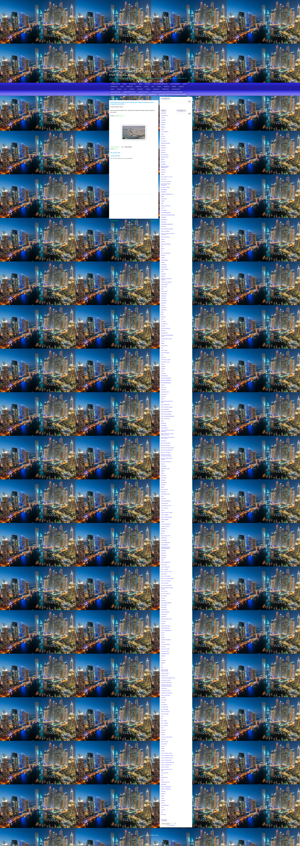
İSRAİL (162, 796)
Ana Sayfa (134, 220)
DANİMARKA (164, 189)
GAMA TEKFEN (164, 269)
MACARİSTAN (164, 375)
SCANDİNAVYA (164, 544)
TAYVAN (163, 623)
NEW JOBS (163, 477)
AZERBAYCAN (114, 86)
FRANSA (148, 89)
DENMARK (163, 192)
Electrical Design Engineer (167, 228)
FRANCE (163, 255)
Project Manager (164, 514)
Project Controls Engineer (167, 512)
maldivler (163, 734)
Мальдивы (163, 814)
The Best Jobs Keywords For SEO (118, 94)
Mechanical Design (165, 445)
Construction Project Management (165, 184)
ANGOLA (163, 127)
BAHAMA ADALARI (165, 143)
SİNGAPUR (138, 86)
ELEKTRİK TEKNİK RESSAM (168, 215)
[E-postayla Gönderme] (122, 146)
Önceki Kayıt (153, 220)
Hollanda (163, 305)
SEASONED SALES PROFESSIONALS (165, 548)
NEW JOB (163, 475)
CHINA (162, 174)
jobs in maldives (164, 723)
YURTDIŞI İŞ (164, 688)
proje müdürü (164, 743)
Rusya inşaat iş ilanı (165, 535)
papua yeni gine (164, 741)
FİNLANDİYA (164, 267)
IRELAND (163, 316)
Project (162, 510)
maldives (163, 732)
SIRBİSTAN (163, 555)
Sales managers (164, 569)
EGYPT (163, 208)
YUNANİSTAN (164, 675)
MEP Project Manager (166, 414)
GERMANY (163, 274)
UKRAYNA (163, 660)
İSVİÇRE (163, 800)
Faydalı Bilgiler (164, 260)
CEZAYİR (146, 86)
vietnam (163, 750)
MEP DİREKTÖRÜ (165, 404)
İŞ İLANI (163, 809)
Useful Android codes (115, 91)
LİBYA (162, 371)
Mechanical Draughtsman (166, 450)
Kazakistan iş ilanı (165, 362)
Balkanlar (163, 161)
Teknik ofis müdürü (165, 649)
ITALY (162, 319)
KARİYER (163, 330)
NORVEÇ (163, 480)
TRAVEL (163, 637)
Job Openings (164, 323)
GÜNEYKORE (164, 284)
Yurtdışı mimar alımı (165, 695)
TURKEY (163, 642)
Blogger (143, 835)
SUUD (162, 560)
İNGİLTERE (140, 89)
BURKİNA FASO (165, 157)
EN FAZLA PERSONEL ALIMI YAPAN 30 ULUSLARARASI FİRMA (167, 91)
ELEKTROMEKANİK (165, 212)
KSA (162, 348)
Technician (163, 646)
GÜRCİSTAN (129, 86)
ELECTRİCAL (164, 210)
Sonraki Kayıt (114, 220)
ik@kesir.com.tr (119, 116)
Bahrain (162, 159)
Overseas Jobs (164, 489)
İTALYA (162, 803)
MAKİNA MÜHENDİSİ (166, 378)
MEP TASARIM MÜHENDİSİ (167, 416)
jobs (162, 718)
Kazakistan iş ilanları (165, 359)
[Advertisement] (47, 11)
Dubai (162, 203)
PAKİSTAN (163, 491)
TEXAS (162, 632)
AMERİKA (163, 122)
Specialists (163, 600)
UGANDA (163, 656)
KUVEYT (185, 84)
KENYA (162, 341)
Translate (172, 825)
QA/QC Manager (165, 519)
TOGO (162, 635)
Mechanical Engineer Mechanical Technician (166, 455)
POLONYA (163, 498)
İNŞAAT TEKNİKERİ (165, 789)
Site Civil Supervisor (165, 593)
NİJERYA (163, 484)
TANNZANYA (164, 614)
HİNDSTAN (163, 307)
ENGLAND (163, 222)
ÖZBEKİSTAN (165, 89)
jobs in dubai (164, 720)
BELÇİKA (163, 150)
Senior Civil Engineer (165, 576)
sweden (162, 748)
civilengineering (164, 707)
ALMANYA (132, 89)
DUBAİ (140, 84)
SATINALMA (164, 540)
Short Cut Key (164, 591)
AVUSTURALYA (164, 131)
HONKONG (163, 296)
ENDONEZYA (164, 219)
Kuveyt (162, 364)
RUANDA (163, 531)
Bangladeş (163, 164)
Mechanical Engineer (165, 452)
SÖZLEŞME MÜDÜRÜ (166, 602)
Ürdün (162, 779)
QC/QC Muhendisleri (165, 524)
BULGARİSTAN (164, 154)
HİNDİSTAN (163, 310)
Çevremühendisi (164, 772)
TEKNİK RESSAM (165, 628)
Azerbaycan (163, 141)
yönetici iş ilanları (165, 767)
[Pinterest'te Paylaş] (131, 147)
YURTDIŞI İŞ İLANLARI (166, 693)
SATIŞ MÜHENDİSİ (165, 542)
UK (161, 658)
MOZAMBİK (164, 425)
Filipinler (163, 262)
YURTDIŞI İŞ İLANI (115, 84)
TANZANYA (163, 616)
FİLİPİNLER (163, 264)
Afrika (162, 134)
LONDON (163, 366)
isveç (162, 716)
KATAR (112, 89)
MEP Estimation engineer (167, 407)
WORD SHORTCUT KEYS (129, 91)
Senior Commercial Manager (167, 578)
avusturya (163, 702)
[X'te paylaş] (128, 147)
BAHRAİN (163, 145)
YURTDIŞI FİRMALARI (166, 682)
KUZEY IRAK (164, 350)
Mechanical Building (165, 443)
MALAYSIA (163, 387)
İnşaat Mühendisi (165, 805)
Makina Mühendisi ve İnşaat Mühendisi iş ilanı (167, 434)
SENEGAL (163, 550)
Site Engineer (164, 595)
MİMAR (162, 471)
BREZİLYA (163, 152)
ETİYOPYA (163, 226)
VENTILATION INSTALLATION (164, 670)
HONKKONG (164, 293)
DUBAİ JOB (163, 198)
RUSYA (124, 84)
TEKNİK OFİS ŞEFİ (165, 626)
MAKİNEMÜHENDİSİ (166, 382)
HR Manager (164, 300)
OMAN (162, 487)
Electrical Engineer (165, 231)
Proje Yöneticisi (164, 508)
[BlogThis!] (126, 147)
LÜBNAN (163, 368)
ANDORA (163, 124)
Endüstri (163, 239)
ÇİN (162, 775)
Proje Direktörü (164, 503)
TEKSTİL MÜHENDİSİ (166, 630)
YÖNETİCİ (163, 697)
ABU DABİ (147, 84)
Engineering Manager (166, 244)
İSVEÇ (162, 798)
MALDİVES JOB (165, 392)
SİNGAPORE (164, 605)
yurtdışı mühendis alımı (166, 764)
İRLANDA (163, 791)
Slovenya (163, 598)
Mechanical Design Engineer (167, 447)
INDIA (162, 312)
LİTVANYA (163, 373)
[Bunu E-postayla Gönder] (125, 147)
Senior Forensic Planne (166, 585)
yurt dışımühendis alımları (167, 757)
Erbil (162, 246)
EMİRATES (163, 217)
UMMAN (174, 86)
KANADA (119, 89)
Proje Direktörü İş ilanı (166, 505)
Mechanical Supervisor (166, 461)
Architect (163, 136)
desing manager (164, 709)
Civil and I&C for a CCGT (166, 176)
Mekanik (163, 464)
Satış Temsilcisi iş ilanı (166, 571)
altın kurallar (164, 700)
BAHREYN (166, 86)
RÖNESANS (164, 538)
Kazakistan (163, 357)
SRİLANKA (163, 557)
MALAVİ (163, 385)
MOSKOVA (163, 423)
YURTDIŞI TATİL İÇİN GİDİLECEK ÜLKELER (166, 685)
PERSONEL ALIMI (165, 494)
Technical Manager (165, 644)
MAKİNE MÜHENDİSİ (166, 380)
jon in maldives (164, 725)
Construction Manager (166, 181)
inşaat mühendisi (165, 713)
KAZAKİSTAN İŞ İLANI (166, 338)
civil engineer (164, 704)
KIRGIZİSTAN (164, 345)
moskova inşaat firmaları (166, 737)
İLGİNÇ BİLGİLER (176, 89)
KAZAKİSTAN (132, 84)
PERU (162, 496)
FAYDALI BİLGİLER (165, 253)
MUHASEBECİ (164, 428)
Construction (164, 179)
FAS (162, 250)
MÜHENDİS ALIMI (165, 468)
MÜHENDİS (163, 466)
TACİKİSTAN (164, 609)
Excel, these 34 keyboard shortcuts (137, 94)
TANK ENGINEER (165, 612)
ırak (162, 812)
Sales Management (165, 567)
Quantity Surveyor (165, 526)
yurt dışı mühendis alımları (167, 755)
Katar (162, 355)
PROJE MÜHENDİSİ (165, 501)
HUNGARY (163, 303)
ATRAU (162, 129)
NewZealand (164, 482)
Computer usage (152, 94)
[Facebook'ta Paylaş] (129, 147)
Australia (163, 138)
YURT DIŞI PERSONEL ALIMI (168, 678)
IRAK (153, 86)
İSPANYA (163, 793)
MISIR (122, 86)
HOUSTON (163, 298)
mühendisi (163, 739)
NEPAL (162, 473)
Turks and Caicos (165, 651)
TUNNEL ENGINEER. (166, 639)
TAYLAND (163, 621)
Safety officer (164, 564)
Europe (162, 248)
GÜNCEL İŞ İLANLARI (166, 282)
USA (125, 89)
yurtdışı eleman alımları (166, 760)
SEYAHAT (163, 553)
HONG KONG (164, 291)
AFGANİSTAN (164, 115)
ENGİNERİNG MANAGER (167, 224)
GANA (162, 271)
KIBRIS (162, 343)
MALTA (162, 399)
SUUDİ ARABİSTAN (175, 84)
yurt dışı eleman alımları (166, 753)
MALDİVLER (156, 89)
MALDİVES (163, 389)
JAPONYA (163, 321)
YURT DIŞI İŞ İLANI (165, 680)
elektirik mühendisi (165, 711)
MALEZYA (181, 86)
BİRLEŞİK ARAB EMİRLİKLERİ (160, 84)
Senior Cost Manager (166, 580)
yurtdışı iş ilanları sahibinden (167, 762)
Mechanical (163, 440)
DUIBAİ (162, 201)
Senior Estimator (165, 583)
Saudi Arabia (164, 573)
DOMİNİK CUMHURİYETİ (167, 194)
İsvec (162, 807)
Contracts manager (165, 187)
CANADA (163, 169)
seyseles (163, 746)
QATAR (162, 521)
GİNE (162, 289)
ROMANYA (163, 528)
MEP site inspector (165, 418)
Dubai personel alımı (165, 205)
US (161, 665)
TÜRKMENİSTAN (165, 653)
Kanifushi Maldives (165, 352)
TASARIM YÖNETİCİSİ (166, 619)
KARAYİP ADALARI (165, 328)
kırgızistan (163, 730)
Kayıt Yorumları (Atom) (135, 224)
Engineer (163, 241)
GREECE (163, 276)
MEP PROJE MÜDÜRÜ (166, 411)
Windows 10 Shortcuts (144, 91)
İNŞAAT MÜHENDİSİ (166, 786)
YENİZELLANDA (165, 673)
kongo (162, 727)
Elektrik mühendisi (165, 237)
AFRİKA (159, 86)
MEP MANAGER (165, 409)
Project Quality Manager (166, 517)
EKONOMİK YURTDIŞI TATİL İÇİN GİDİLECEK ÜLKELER (172, 94)
